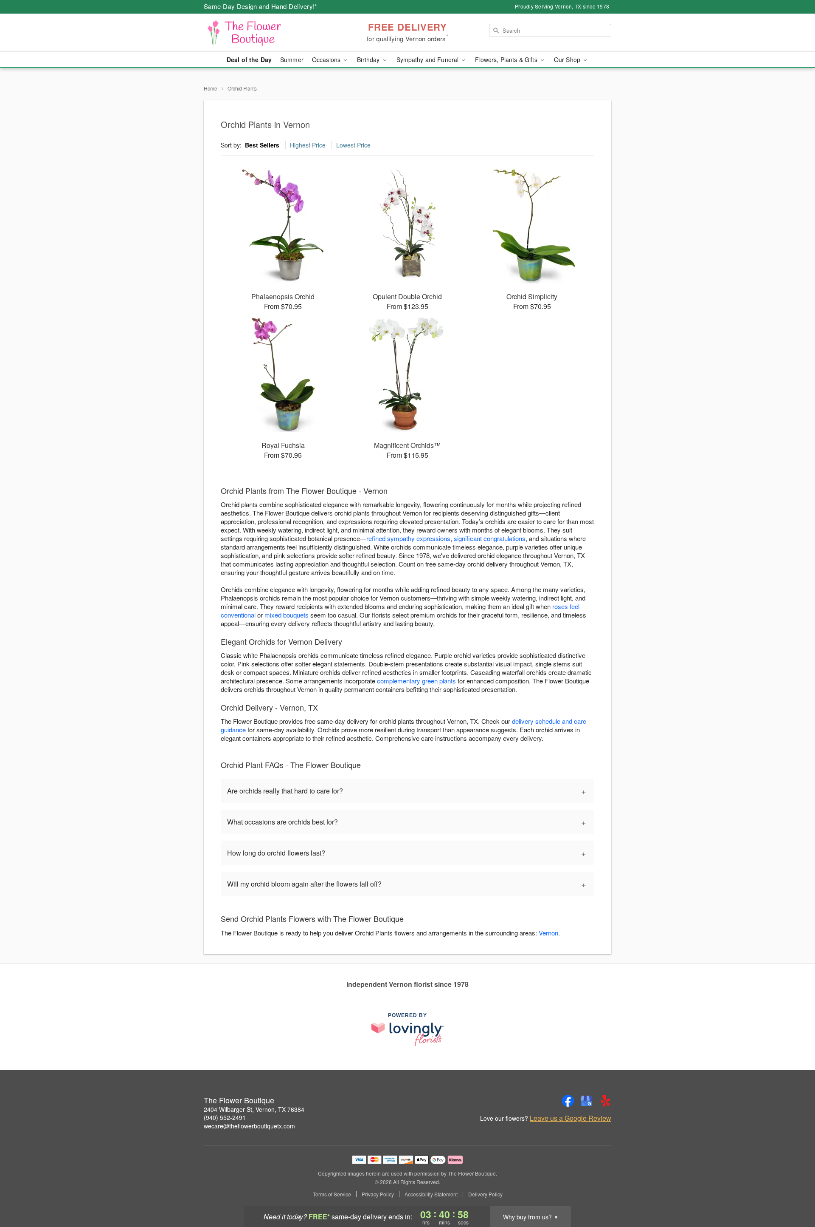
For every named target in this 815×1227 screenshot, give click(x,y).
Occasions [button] (327, 59)
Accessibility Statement (431, 1194)
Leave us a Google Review (570, 1118)
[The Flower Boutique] (265, 33)
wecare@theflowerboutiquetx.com (249, 1126)
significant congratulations (490, 538)
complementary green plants (416, 680)
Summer (292, 59)
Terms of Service (332, 1194)
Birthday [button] (369, 59)
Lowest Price (353, 145)
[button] (792, 1190)
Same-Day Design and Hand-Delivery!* (261, 6)
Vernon (548, 932)
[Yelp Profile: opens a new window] (605, 1101)
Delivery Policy (485, 1194)
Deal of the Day (249, 59)
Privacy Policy (378, 1194)
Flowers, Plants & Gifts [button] (507, 59)
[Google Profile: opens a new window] (587, 1101)
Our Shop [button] (568, 59)
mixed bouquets (286, 614)
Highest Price (308, 145)
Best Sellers (262, 145)
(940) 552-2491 (225, 1117)
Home (210, 88)
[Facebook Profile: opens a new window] (568, 1101)
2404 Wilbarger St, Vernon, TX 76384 (254, 1109)
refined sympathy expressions (408, 538)
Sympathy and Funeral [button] (428, 59)
